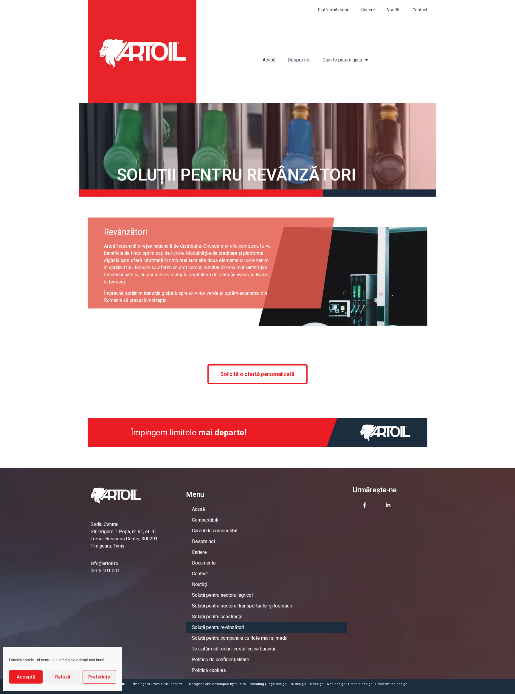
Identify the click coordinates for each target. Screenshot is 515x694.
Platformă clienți (333, 9)
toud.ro (240, 684)
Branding (257, 684)
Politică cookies (209, 670)
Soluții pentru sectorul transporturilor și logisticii (242, 606)
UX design (297, 684)
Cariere (368, 9)
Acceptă (26, 677)
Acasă (269, 60)
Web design (335, 684)
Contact (419, 9)
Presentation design (391, 684)
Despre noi (299, 60)
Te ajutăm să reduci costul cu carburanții (233, 649)
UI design (316, 684)
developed (220, 684)
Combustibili (205, 520)
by (232, 684)
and (208, 684)
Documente (204, 563)
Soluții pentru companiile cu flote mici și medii (239, 638)
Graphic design (360, 684)
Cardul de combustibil (214, 530)
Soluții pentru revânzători (218, 627)
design (281, 684)
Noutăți (394, 9)
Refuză (62, 677)
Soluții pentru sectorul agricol (222, 595)
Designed (196, 684)
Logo (271, 684)
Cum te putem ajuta (342, 60)
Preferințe (99, 677)
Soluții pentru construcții (217, 616)
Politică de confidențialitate (220, 659)
